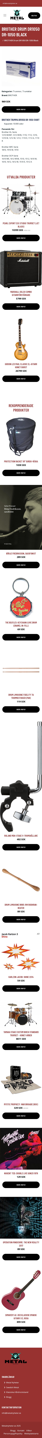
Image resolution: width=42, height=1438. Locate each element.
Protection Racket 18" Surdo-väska (21, 461)
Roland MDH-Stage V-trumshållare (21, 835)
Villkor (29, 1430)
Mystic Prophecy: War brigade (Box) (21, 1104)
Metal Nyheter (12, 1382)
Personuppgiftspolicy (13, 1433)
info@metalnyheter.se (10, 3)
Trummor (17, 91)
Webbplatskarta (31, 1433)
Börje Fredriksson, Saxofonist (21, 553)
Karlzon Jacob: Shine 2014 (21, 976)
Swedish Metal (12, 1387)
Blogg (8, 1397)
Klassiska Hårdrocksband (17, 1392)
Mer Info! (21, 109)
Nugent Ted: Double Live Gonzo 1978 (21, 1173)
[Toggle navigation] (5, 15)
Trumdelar (27, 91)
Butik (34, 15)
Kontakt (20, 1430)
